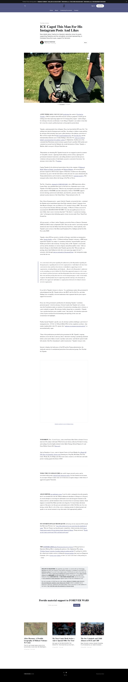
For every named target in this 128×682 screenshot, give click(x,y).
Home (51, 10)
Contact (76, 10)
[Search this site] (25, 6)
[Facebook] (66, 672)
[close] (126, 2)
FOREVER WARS (27, 673)
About (56, 10)
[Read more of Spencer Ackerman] (42, 42)
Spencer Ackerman (49, 41)
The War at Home (44, 23)
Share (85, 42)
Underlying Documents (66, 10)
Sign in (93, 6)
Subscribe (100, 6)
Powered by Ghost (100, 673)
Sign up (65, 675)
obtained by (60, 184)
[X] (63, 672)
